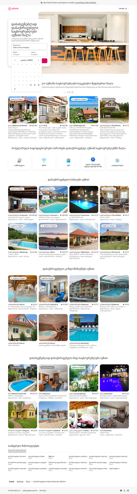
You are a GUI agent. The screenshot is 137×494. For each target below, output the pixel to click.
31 (15, 89)
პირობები (42, 490)
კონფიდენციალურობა (30, 490)
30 (38, 85)
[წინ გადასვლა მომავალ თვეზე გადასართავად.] (38, 60)
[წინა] (64, 92)
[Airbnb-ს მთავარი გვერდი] (13, 8)
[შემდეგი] (72, 92)
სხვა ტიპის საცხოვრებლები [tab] (17, 450)
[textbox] (20, 54)
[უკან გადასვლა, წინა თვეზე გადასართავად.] (15, 60)
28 (30, 85)
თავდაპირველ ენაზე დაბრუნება (85, 3)
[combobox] (29, 47)
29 (34, 85)
